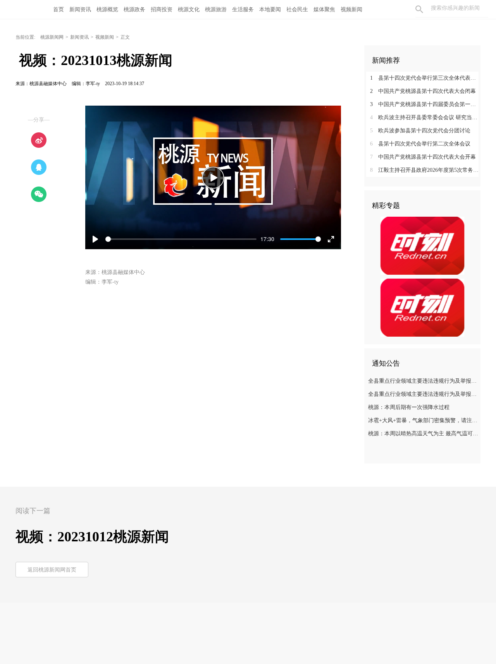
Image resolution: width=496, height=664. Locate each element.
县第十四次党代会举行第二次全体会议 (420, 144)
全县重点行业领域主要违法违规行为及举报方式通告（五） (423, 381)
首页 (58, 9)
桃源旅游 (216, 9)
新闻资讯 (80, 9)
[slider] (181, 239)
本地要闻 (270, 9)
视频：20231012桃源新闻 (92, 536)
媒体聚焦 (324, 9)
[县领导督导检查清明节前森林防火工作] (422, 307)
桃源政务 (134, 9)
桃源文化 (189, 9)
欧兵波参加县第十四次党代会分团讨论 (420, 130)
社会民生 (297, 9)
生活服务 (243, 9)
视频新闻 (351, 9)
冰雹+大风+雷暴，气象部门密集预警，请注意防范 (423, 420)
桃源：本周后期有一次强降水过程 (409, 407)
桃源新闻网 (52, 37)
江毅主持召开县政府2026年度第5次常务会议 (425, 170)
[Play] (213, 177)
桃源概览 (107, 9)
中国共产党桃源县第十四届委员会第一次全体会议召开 (425, 104)
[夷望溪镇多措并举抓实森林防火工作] (422, 245)
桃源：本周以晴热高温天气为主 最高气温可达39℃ (423, 433)
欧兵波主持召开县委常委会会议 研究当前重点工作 (425, 117)
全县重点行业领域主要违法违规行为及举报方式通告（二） (423, 394)
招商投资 (161, 9)
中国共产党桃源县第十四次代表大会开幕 (423, 157)
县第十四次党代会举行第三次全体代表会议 (425, 78)
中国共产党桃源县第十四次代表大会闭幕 (423, 91)
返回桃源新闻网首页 (52, 570)
